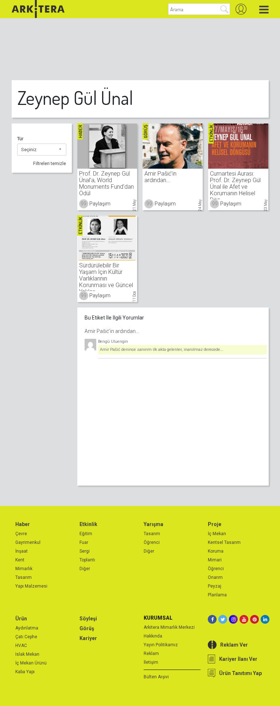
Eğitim (85, 533)
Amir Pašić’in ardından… (112, 331)
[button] (41, 150)
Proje (214, 524)
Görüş (86, 628)
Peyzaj (214, 586)
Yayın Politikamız (161, 644)
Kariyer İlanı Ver (238, 659)
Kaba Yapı (25, 671)
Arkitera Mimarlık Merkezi (169, 627)
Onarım (215, 577)
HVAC (21, 645)
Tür (20, 138)
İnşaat (21, 551)
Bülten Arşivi (156, 676)
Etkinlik (88, 524)
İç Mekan (217, 533)
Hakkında (153, 636)
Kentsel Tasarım (224, 542)
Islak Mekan (27, 654)
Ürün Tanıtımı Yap (240, 673)
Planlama (217, 594)
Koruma (215, 551)
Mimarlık (23, 568)
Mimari (215, 559)
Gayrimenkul (27, 542)
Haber (22, 524)
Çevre (21, 533)
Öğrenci (152, 542)
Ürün (21, 618)
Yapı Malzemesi (31, 586)
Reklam (151, 653)
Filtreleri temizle (49, 163)
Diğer (84, 568)
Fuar (83, 542)
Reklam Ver (234, 645)
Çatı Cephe (26, 636)
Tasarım (23, 577)
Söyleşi (88, 618)
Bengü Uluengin (113, 341)
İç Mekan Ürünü (31, 663)
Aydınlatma (26, 628)
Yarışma (153, 524)
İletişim (151, 662)
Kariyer (88, 638)
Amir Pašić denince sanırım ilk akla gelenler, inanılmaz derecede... (161, 349)
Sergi (84, 551)
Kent (19, 559)
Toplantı (87, 559)
